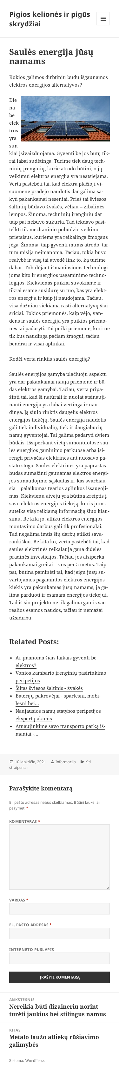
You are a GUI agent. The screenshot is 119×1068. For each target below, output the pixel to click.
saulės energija (43, 321)
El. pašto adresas (30, 924)
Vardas (19, 900)
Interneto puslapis (31, 949)
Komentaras (25, 821)
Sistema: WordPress (26, 1060)
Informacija (66, 761)
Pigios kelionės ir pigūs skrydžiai (49, 18)
